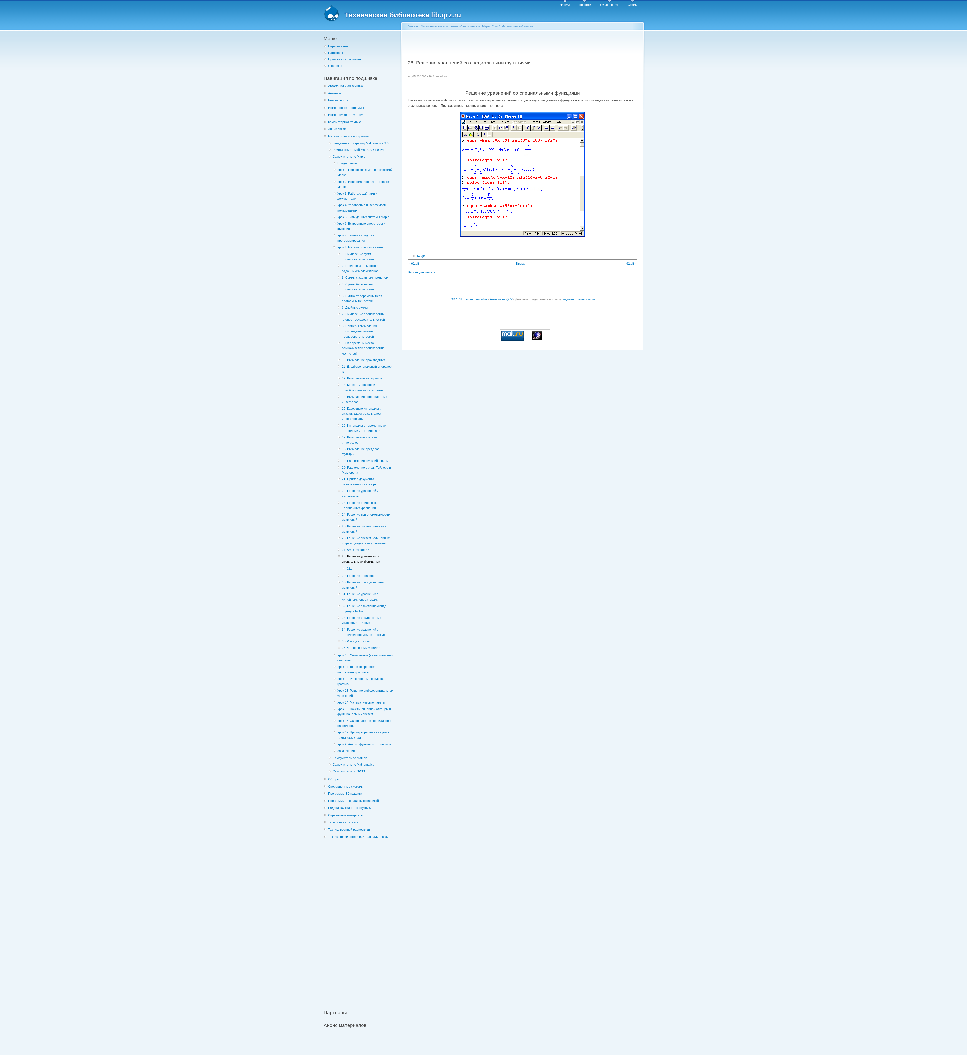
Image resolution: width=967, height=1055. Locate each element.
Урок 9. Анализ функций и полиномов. (364, 744)
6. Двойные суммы (355, 307)
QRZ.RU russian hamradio (469, 299)
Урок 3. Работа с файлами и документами (357, 196)
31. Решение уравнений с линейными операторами (360, 596)
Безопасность (338, 100)
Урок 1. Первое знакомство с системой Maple (365, 172)
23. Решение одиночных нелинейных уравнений (359, 505)
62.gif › (631, 263)
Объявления (609, 5)
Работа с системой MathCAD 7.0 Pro (359, 150)
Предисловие (347, 163)
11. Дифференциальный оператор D (367, 369)
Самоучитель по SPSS (349, 771)
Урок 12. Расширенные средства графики (360, 681)
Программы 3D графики (345, 793)
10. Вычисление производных (363, 360)
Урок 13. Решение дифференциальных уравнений (365, 693)
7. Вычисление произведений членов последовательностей (363, 316)
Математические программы (348, 136)
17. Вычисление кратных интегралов (359, 440)
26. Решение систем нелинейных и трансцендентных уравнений (366, 540)
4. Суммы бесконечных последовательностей (358, 287)
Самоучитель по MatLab (350, 758)
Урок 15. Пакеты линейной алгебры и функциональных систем (364, 711)
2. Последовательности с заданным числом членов (360, 268)
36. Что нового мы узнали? (361, 648)
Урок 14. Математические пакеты (361, 702)
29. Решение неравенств (359, 576)
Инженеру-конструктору (345, 115)
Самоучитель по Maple (349, 156)
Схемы (632, 5)
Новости (585, 5)
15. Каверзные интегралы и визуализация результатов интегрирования (362, 414)
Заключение (346, 751)
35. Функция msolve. (356, 641)
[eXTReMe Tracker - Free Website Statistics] (537, 339)
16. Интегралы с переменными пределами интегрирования (364, 428)
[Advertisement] (361, 921)
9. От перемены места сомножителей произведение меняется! (363, 348)
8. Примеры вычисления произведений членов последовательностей (359, 331)
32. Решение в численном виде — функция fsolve (366, 608)
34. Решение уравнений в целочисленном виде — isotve (363, 632)
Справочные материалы (345, 815)
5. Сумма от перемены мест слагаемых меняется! (362, 298)
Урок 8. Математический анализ (360, 247)
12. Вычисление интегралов (362, 378)
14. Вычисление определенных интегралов (364, 399)
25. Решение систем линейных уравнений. (364, 529)
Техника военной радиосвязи (349, 829)
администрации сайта (579, 299)
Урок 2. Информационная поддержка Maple (364, 184)
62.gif (350, 568)
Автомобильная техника (345, 86)
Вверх (520, 263)
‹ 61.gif (414, 263)
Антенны (334, 93)
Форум (565, 5)
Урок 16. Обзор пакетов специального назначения (364, 723)
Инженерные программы (346, 108)
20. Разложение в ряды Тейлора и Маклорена (366, 470)
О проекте (335, 66)
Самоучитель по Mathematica (353, 764)
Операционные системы (345, 786)
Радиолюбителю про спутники (350, 808)
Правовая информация (345, 59)
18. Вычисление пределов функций (360, 451)
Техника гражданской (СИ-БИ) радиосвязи (358, 837)
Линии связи (337, 129)
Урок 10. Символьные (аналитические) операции (365, 658)
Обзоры (333, 779)
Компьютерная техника (345, 122)
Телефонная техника (343, 822)
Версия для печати (421, 272)
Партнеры (335, 53)
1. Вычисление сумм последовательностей (358, 256)
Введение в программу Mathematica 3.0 (361, 143)
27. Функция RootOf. (356, 550)
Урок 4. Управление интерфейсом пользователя (361, 207)
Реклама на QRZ (501, 299)
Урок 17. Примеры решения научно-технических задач (363, 735)
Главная (413, 26)
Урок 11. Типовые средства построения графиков (356, 669)
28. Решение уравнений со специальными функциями (361, 559)
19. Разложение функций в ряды (365, 461)
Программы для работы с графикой (353, 801)
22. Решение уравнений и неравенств (360, 493)
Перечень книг (338, 46)
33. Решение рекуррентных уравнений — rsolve (361, 620)
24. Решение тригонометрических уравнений (366, 517)
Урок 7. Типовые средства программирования (355, 238)
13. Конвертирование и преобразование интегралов (362, 387)
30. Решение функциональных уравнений (364, 585)
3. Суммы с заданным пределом (365, 277)
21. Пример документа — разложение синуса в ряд (360, 481)
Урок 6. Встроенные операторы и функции (361, 226)
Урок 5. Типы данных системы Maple (363, 217)
